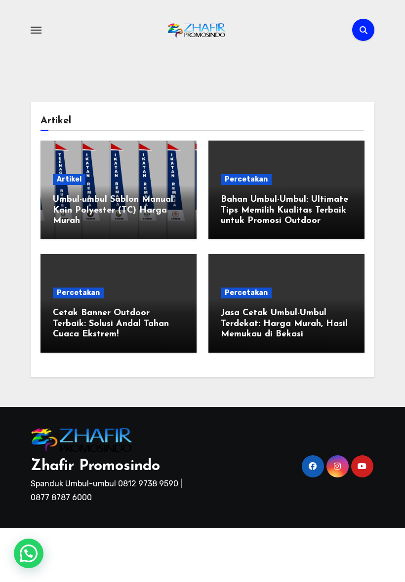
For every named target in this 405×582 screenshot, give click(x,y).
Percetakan (246, 179)
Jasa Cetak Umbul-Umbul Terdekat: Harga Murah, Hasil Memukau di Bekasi (284, 324)
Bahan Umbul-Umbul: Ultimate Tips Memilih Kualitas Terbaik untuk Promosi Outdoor (284, 210)
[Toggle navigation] (36, 30)
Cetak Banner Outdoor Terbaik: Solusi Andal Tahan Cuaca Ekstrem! (111, 324)
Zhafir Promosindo (95, 466)
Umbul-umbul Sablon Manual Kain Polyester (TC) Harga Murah (113, 210)
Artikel (69, 179)
